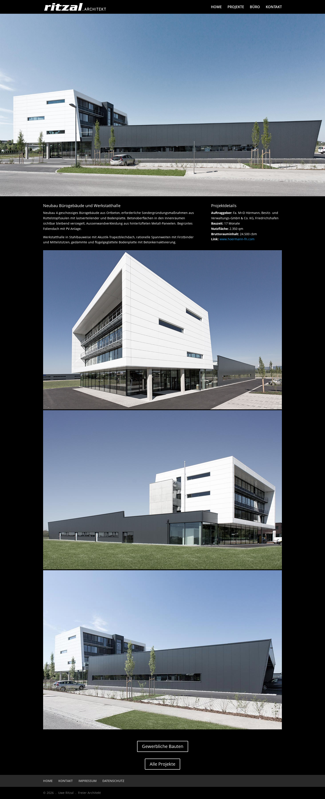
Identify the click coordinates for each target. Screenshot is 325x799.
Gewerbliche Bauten (162, 746)
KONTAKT (274, 7)
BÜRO (255, 7)
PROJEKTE (236, 7)
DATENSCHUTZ (113, 781)
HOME (216, 7)
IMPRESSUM (87, 781)
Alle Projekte (162, 764)
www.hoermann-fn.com (237, 239)
